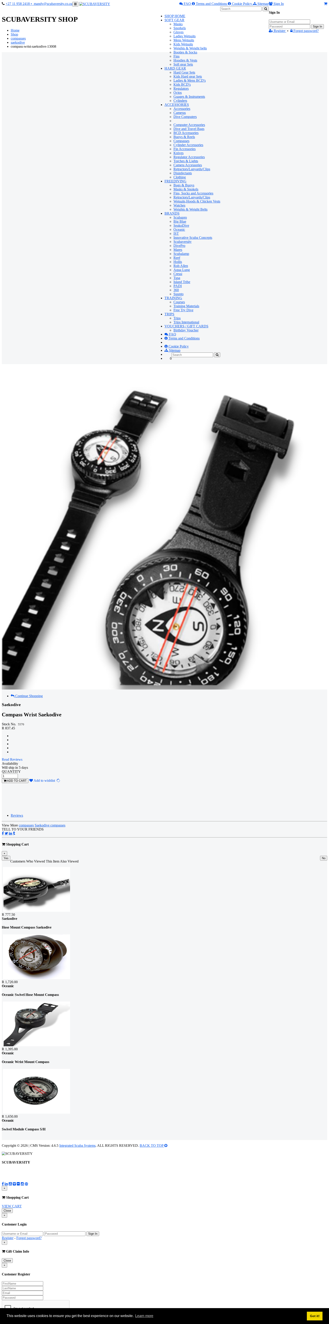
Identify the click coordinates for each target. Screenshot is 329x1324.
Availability (10, 763)
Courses (179, 302)
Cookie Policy (242, 4)
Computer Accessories (189, 125)
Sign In (317, 26)
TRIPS (169, 314)
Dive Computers (185, 117)
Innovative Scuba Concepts (192, 237)
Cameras (179, 113)
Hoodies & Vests (185, 60)
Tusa (176, 278)
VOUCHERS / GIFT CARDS (186, 326)
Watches (179, 205)
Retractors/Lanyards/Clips (191, 169)
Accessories (181, 109)
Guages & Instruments (189, 96)
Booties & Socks (185, 52)
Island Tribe (181, 282)
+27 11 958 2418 (18, 4)
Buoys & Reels (184, 137)
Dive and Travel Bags (188, 129)
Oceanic (179, 229)
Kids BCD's (182, 84)
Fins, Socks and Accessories (193, 193)
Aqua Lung (181, 270)
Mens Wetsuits (183, 40)
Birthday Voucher (186, 330)
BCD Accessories (186, 133)
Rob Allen (180, 266)
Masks (178, 24)
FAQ (187, 4)
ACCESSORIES (176, 105)
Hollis (177, 262)
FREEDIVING (175, 181)
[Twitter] (6, 833)
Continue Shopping (28, 696)
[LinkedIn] (10, 833)
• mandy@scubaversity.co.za (51, 4)
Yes (6, 858)
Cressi (177, 274)
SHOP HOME (174, 16)
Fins (176, 56)
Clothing (179, 177)
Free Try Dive (183, 310)
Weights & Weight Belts (190, 209)
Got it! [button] (315, 1316)
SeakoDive (181, 225)
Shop (14, 34)
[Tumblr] (14, 833)
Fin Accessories (184, 149)
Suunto (178, 294)
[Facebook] (3, 833)
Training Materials (186, 306)
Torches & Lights (185, 161)
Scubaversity (182, 241)
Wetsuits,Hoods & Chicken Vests (196, 201)
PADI (177, 286)
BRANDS (171, 213)
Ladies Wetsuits (184, 36)
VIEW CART (12, 1206)
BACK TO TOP (152, 1145)
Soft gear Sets (183, 64)
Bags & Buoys (183, 185)
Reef (176, 258)
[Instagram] (22, 1183)
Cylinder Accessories (188, 145)
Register (279, 31)
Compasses (181, 141)
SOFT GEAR (174, 20)
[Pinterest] (26, 1183)
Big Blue (179, 221)
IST (176, 233)
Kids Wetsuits (183, 44)
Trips (177, 318)
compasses (18, 38)
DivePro (179, 246)
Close (7, 1210)
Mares (177, 250)
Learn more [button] (144, 1316)
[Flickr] (18, 1183)
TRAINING (173, 298)
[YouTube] (10, 1183)
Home (15, 30)
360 (176, 290)
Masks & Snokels (185, 189)
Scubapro (180, 217)
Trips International (186, 322)
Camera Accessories (187, 165)
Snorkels (179, 28)
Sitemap (262, 4)
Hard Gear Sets (184, 72)
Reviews (17, 815)
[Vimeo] (14, 1183)
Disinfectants (182, 173)
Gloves (178, 32)
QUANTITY (11, 771)
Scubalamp (181, 254)
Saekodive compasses (50, 825)
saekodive (18, 42)
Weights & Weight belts (190, 48)
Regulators (181, 88)
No (323, 858)
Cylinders (180, 101)
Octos (177, 92)
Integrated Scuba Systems (77, 1145)
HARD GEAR (175, 68)
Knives (178, 153)
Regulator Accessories (189, 157)
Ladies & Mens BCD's (189, 80)
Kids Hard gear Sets (187, 76)
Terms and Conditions (211, 4)
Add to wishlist (47, 780)
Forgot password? (306, 31)
